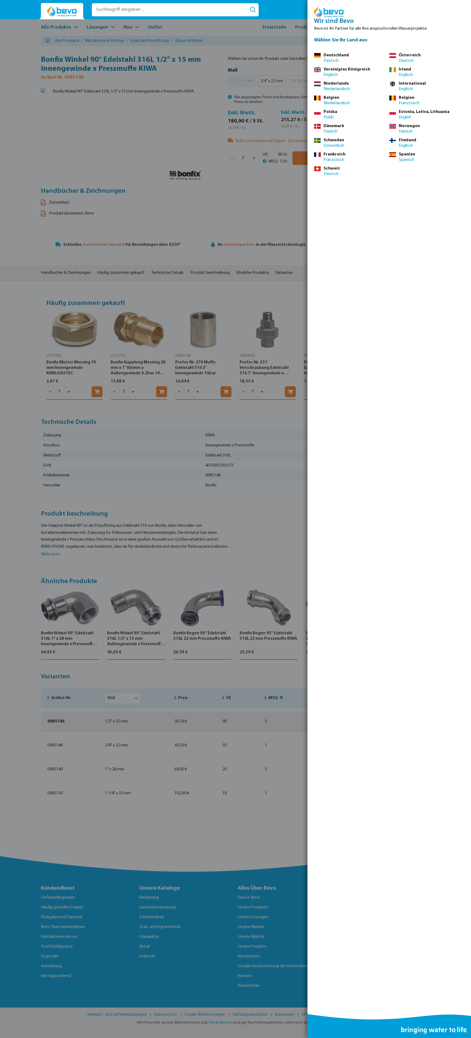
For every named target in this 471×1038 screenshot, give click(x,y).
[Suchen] (253, 9)
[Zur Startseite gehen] (62, 11)
